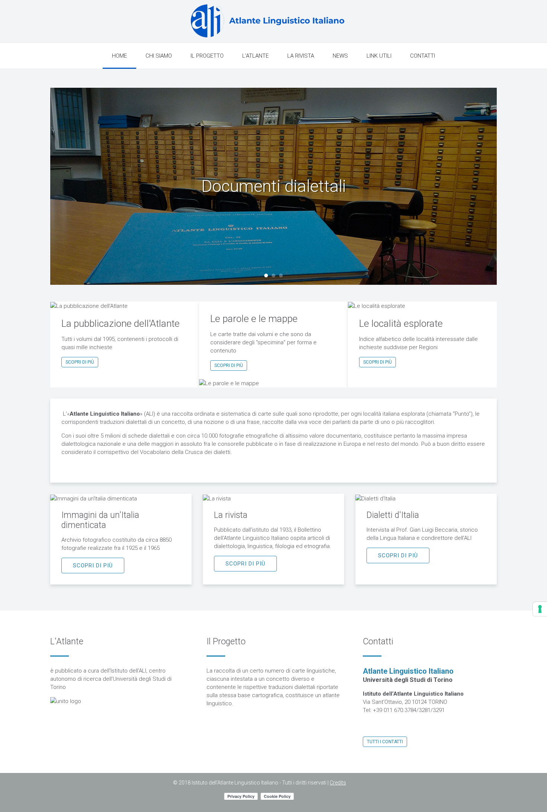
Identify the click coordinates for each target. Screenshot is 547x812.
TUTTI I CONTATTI (385, 741)
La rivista (300, 55)
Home (119, 55)
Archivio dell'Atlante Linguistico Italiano (273, 275)
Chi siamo (158, 55)
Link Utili (379, 55)
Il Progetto (207, 55)
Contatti (422, 55)
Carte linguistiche (281, 275)
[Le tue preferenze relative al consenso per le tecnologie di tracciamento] (540, 609)
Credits (338, 783)
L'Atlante (255, 55)
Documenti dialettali (266, 275)
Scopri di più (79, 362)
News (340, 55)
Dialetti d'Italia (393, 515)
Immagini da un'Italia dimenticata (100, 520)
